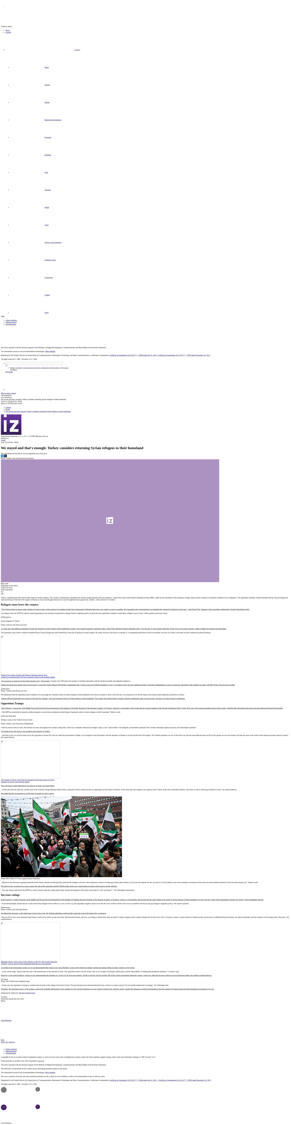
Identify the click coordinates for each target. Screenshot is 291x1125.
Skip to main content (8, 393)
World (47, 207)
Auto (46, 172)
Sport (46, 312)
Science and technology (53, 242)
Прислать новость (8, 1042)
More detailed (50, 351)
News (7, 30)
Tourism (47, 190)
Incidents (48, 155)
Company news (50, 260)
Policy (47, 67)
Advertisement (10, 324)
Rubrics (77, 50)
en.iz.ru (41, 1061)
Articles (8, 32)
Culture (47, 295)
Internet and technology (53, 120)
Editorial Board (10, 322)
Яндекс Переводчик (27, 993)
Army (46, 225)
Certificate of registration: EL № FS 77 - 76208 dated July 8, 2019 (132, 355)
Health (47, 102)
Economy (48, 137)
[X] (5, 456)
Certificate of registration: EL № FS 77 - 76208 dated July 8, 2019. (133, 1080)
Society (47, 85)
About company (11, 320)
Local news (49, 277)
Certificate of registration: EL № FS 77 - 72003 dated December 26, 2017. (184, 355)
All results (9, 372)
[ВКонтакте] (2, 456)
